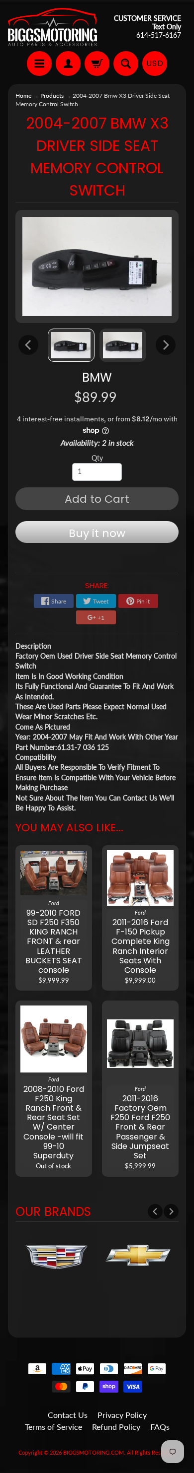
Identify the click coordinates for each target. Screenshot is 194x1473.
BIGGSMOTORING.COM (93, 1452)
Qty (97, 458)
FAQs (160, 1426)
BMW (97, 377)
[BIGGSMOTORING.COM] (52, 27)
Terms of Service (53, 1426)
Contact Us (68, 1414)
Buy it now (97, 533)
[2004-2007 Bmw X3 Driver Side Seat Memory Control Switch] (71, 345)
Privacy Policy (122, 1414)
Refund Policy (116, 1426)
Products (52, 95)
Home (23, 95)
